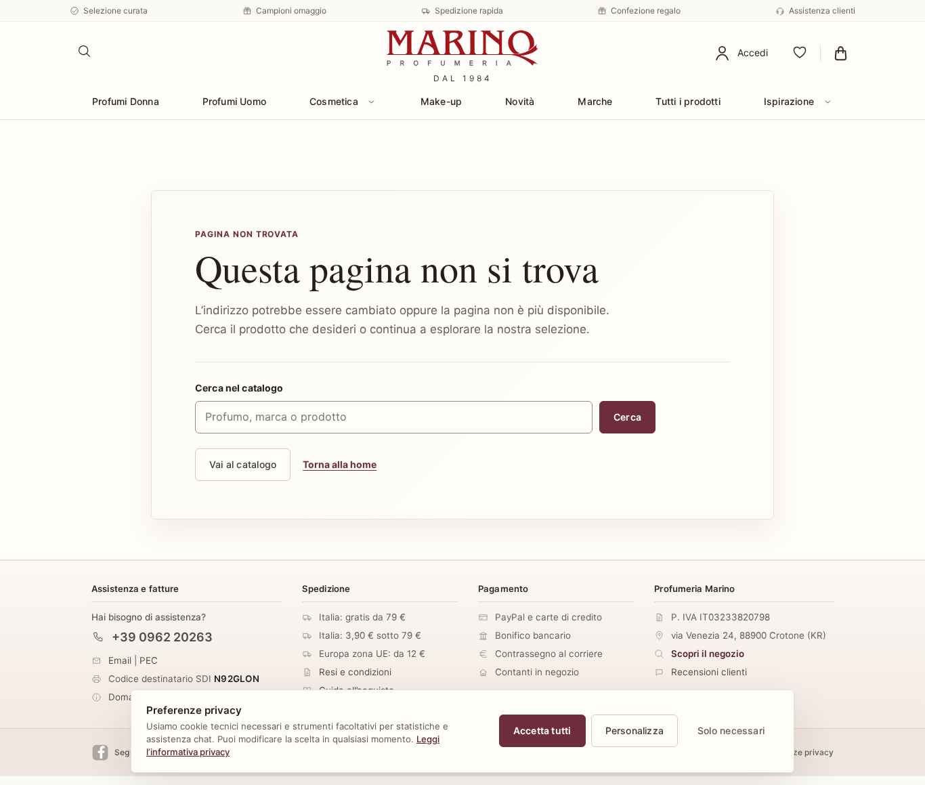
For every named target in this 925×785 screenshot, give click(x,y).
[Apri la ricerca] (85, 51)
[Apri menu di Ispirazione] (827, 101)
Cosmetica (333, 101)
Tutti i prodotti (687, 101)
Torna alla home (340, 464)
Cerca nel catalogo (239, 388)
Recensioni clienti (709, 671)
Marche (595, 101)
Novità (519, 101)
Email (119, 660)
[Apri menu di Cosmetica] (372, 101)
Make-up (441, 101)
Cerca (627, 417)
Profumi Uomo (234, 101)
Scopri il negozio (707, 653)
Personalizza (634, 730)
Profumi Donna (125, 101)
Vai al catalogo (242, 464)
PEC (148, 660)
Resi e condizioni (355, 671)
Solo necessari (731, 730)
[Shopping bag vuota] (840, 53)
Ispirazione (789, 101)
